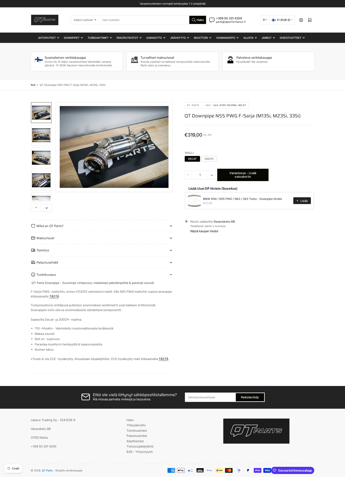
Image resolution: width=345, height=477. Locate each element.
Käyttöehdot (135, 441)
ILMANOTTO (154, 37)
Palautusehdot (137, 436)
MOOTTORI (201, 37)
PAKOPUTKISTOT (127, 37)
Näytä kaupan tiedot (204, 231)
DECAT (192, 158)
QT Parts (47, 470)
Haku (130, 420)
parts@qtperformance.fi (231, 21)
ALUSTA (248, 37)
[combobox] (153, 20)
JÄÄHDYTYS (178, 37)
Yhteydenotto (136, 425)
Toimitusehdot (137, 430)
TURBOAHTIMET (98, 37)
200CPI (209, 158)
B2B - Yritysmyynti (140, 452)
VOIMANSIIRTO (225, 37)
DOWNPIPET (71, 37)
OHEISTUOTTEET (290, 37)
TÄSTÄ (54, 296)
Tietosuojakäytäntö (140, 446)
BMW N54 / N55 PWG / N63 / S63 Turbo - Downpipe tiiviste (242, 198)
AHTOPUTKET (47, 37)
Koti (33, 84)
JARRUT (267, 37)
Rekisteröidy (250, 397)
